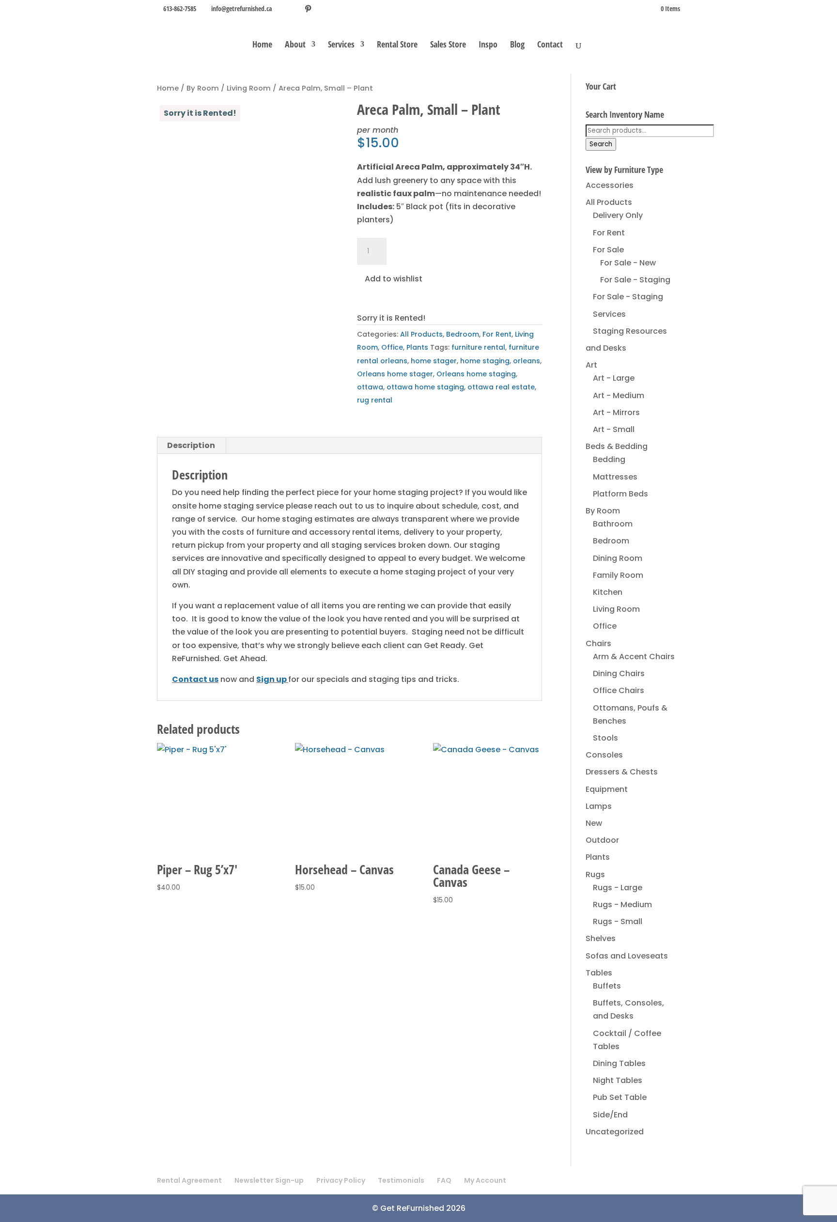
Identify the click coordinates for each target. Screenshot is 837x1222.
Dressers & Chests (622, 771)
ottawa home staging (425, 387)
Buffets (607, 985)
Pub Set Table (620, 1097)
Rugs (595, 874)
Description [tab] (191, 445)
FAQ (444, 1180)
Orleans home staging (476, 374)
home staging (485, 361)
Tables (599, 972)
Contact (550, 45)
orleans (526, 361)
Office (392, 347)
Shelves (601, 938)
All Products (421, 334)
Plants (417, 347)
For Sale (608, 249)
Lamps (599, 806)
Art (591, 365)
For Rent (497, 334)
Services (341, 45)
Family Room (618, 575)
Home (262, 45)
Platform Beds (620, 493)
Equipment (607, 789)
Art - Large (614, 378)
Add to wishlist (392, 278)
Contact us (195, 679)
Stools (605, 737)
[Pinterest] (308, 8)
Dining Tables (619, 1063)
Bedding (609, 459)
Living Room (249, 88)
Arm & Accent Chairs (634, 656)
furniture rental (478, 347)
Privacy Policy (340, 1180)
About (295, 45)
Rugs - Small (617, 921)
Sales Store (448, 45)
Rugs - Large (617, 887)
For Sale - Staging (635, 279)
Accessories (610, 185)
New (594, 823)
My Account (485, 1180)
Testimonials (401, 1180)
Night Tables (617, 1080)
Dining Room (617, 558)
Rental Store (397, 45)
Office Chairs (618, 690)
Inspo (488, 45)
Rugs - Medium (622, 904)
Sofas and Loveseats (627, 955)
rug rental (374, 400)
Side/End (610, 1114)
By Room (202, 88)
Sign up (271, 679)
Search (600, 144)
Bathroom (613, 523)
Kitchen (607, 592)
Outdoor (602, 840)
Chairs (598, 643)
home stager (434, 361)
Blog (517, 45)
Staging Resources (630, 331)
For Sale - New (628, 262)
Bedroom (462, 334)
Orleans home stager (395, 374)
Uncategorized (615, 1131)
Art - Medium (618, 395)
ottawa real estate (501, 387)
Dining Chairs (619, 673)
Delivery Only (618, 215)
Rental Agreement (189, 1180)
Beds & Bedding (617, 446)
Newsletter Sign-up (269, 1180)
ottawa (370, 387)
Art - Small (614, 429)
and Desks (606, 348)
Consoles (604, 754)
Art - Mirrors (616, 412)
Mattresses (615, 476)
